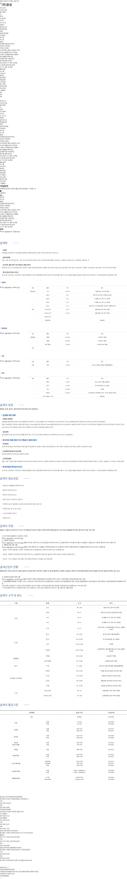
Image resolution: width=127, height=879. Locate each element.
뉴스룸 (2, 71)
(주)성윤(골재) (4, 876)
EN (1, 96)
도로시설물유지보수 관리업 (8, 52)
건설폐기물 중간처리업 (7, 44)
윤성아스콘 (3, 27)
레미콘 (2, 37)
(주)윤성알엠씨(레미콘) (7, 869)
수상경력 (3, 18)
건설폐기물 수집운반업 (7, 58)
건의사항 (3, 88)
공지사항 (3, 84)
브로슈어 (3, 73)
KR (1, 92)
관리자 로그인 (4, 864)
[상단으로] (0, 878)
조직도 (2, 20)
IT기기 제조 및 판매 (6, 67)
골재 (1, 42)
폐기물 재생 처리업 (6, 61)
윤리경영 (3, 12)
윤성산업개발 (4, 33)
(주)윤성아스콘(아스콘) (7, 874)
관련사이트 (3, 867)
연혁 (1, 16)
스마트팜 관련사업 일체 (7, 65)
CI (0, 14)
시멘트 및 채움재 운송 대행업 (9, 54)
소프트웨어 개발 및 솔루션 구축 (10, 50)
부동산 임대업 (4, 48)
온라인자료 (3, 86)
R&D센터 (3, 80)
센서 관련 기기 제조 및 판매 (8, 63)
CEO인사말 (3, 10)
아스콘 (2, 39)
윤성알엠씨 (3, 29)
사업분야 (3, 193)
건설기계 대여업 (5, 46)
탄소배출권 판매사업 (6, 56)
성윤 (1, 31)
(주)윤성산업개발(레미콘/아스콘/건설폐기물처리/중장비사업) (19, 871)
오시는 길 (3, 22)
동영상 (2, 75)
